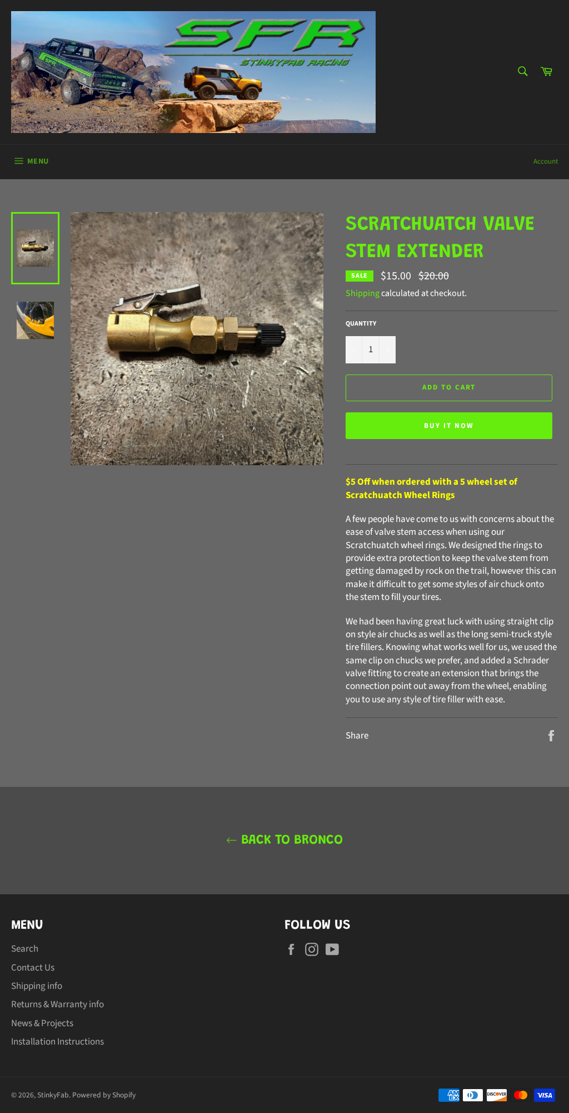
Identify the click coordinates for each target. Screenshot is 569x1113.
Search (24, 949)
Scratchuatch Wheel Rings (400, 495)
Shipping (363, 293)
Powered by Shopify (104, 1095)
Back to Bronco (290, 840)
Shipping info (36, 986)
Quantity (361, 323)
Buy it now (449, 426)
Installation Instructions (57, 1041)
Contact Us (32, 967)
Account (545, 161)
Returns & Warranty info (57, 1004)
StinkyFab (53, 1095)
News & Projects (42, 1023)
